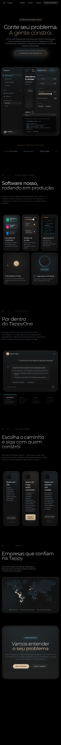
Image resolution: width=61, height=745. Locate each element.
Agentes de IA (36, 706)
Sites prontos (49, 700)
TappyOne (35, 700)
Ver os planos (31, 382)
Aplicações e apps (51, 706)
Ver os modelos (11, 518)
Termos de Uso (22, 724)
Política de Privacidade (21, 720)
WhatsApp (7, 726)
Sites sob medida (51, 703)
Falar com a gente (50, 2)
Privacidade (18, 742)
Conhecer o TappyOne (30, 517)
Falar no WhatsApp (21, 666)
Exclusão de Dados (23, 727)
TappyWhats (35, 703)
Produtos (22, 2)
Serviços (30, 2)
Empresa (38, 2)
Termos (25, 742)
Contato (6, 723)
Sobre (6, 720)
